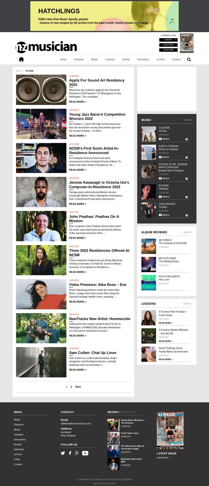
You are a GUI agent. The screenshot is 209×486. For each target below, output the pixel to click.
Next (78, 386)
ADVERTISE (168, 45)
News (63, 59)
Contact (176, 59)
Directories (143, 59)
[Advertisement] (167, 89)
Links (17, 459)
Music (94, 59)
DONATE (168, 40)
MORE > (187, 120)
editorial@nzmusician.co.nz (76, 423)
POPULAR (127, 412)
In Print (160, 59)
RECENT (113, 412)
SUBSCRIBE (168, 50)
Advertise (19, 449)
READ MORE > (77, 102)
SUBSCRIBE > (164, 458)
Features (79, 59)
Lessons (110, 59)
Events (126, 59)
